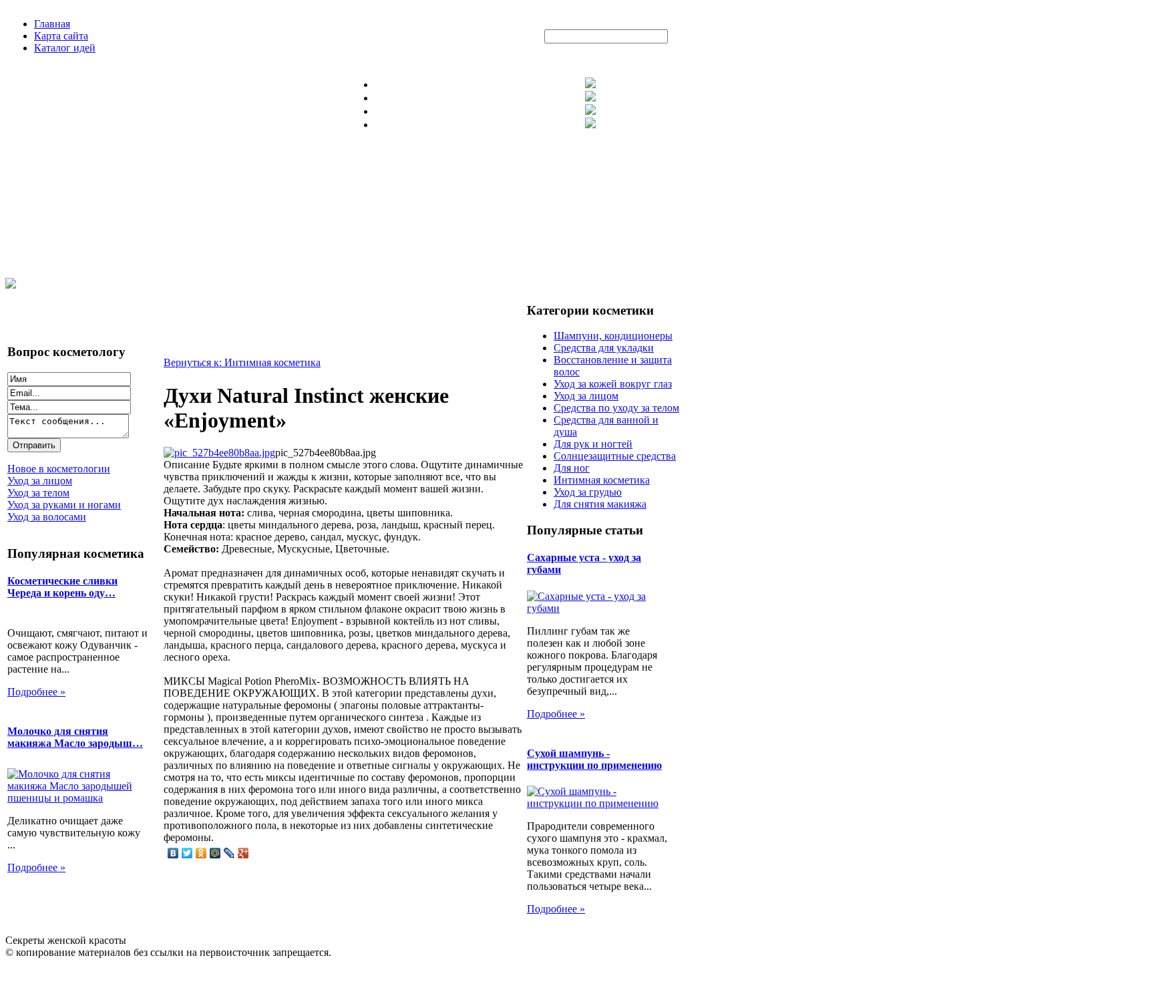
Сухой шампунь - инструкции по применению (594, 759)
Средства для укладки (604, 347)
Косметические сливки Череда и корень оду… (62, 587)
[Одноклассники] (201, 853)
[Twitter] (187, 853)
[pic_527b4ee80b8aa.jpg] (219, 452)
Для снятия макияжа (600, 504)
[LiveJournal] (229, 853)
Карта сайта (61, 35)
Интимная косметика (602, 480)
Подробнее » (36, 691)
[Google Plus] (243, 853)
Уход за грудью (588, 492)
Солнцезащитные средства (615, 456)
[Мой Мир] (215, 853)
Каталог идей (64, 47)
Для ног (572, 468)
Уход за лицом (586, 395)
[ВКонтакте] (173, 853)
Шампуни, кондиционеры (613, 335)
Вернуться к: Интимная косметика (242, 362)
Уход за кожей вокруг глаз (613, 383)
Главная (52, 23)
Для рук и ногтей (593, 444)
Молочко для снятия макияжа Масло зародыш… (75, 737)
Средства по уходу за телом (616, 408)
